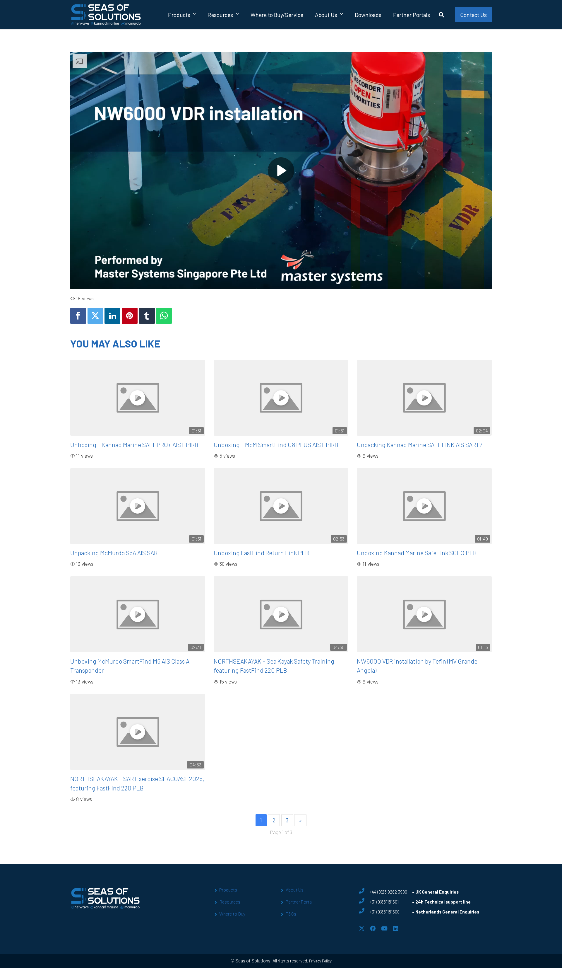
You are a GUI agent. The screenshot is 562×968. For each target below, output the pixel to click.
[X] (361, 928)
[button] (194, 14)
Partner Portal (299, 901)
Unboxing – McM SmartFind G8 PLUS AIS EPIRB (276, 444)
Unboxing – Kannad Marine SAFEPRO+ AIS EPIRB (134, 444)
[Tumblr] (147, 316)
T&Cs (291, 913)
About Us (295, 889)
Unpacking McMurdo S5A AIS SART (115, 552)
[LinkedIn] (395, 928)
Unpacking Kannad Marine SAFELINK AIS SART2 (420, 444)
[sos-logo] (106, 14)
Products (228, 889)
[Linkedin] (112, 316)
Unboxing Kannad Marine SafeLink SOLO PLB (417, 552)
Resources (229, 901)
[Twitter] (95, 316)
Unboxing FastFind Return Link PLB (261, 552)
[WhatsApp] (164, 316)
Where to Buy (232, 913)
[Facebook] (78, 316)
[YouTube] (384, 928)
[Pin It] (130, 316)
